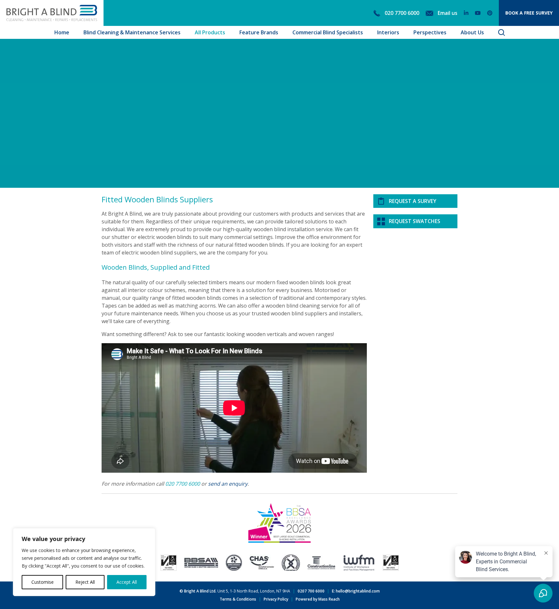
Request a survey (412, 201)
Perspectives (429, 32)
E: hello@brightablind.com (356, 591)
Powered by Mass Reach (318, 599)
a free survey (529, 13)
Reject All (85, 582)
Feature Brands (258, 32)
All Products (210, 32)
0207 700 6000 (311, 591)
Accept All (126, 582)
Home (61, 32)
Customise (42, 582)
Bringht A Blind (52, 13)
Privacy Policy (276, 599)
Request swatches (414, 221)
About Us (472, 32)
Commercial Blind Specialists (327, 32)
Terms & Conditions (238, 599)
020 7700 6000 (182, 483)
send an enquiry (227, 483)
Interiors (388, 32)
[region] (84, 562)
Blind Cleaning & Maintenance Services (132, 32)
